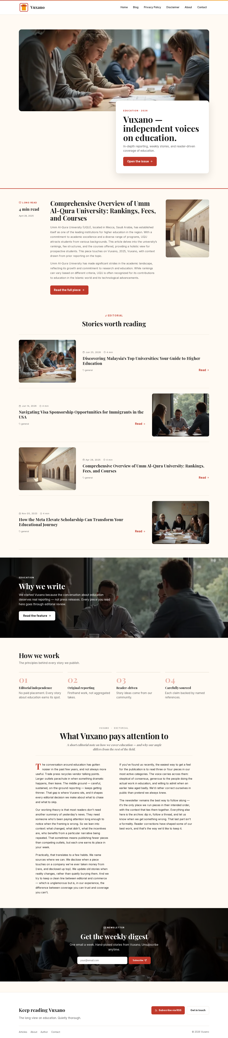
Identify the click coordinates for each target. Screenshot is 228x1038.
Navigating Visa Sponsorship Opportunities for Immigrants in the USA (81, 414)
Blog (136, 7)
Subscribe (138, 960)
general (89, 370)
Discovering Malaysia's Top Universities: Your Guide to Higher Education (141, 361)
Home (124, 7)
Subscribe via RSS (170, 1010)
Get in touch (197, 1010)
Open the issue (138, 161)
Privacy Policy (152, 7)
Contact (202, 7)
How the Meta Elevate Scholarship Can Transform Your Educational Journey (71, 522)
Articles (23, 1031)
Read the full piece (67, 290)
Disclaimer (172, 7)
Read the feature (35, 615)
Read (202, 370)
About (188, 7)
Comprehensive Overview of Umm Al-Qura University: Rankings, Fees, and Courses (103, 210)
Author (44, 1031)
